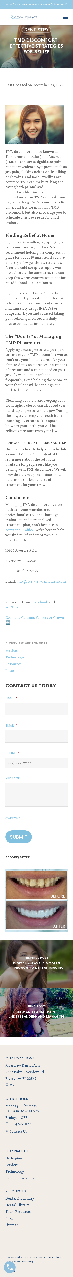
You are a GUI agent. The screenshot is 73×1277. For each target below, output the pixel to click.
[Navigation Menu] (65, 17)
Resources (13, 664)
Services (11, 650)
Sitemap (12, 1225)
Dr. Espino (13, 1158)
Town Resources (18, 1211)
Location (12, 670)
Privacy (58, 1257)
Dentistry (36, 30)
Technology (14, 657)
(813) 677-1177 (20, 1124)
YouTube (12, 607)
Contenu (49, 1257)
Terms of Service (13, 1261)
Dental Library (17, 1205)
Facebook (40, 602)
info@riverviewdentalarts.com (41, 581)
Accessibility (27, 1261)
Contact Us (18, 1131)
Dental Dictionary (19, 1198)
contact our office (19, 530)
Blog (9, 1218)
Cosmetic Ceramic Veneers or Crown (34, 617)
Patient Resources (19, 1178)
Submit (18, 837)
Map (13, 1085)
